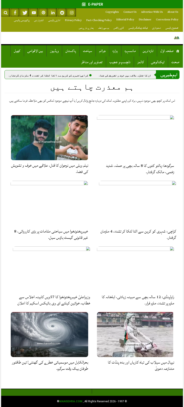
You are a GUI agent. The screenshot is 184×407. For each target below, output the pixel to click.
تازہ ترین (148, 50)
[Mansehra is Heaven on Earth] (177, 38)
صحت (175, 62)
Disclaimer (145, 19)
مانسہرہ (130, 50)
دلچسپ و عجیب (120, 62)
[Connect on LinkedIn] (52, 12)
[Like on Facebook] (15, 12)
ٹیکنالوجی (157, 62)
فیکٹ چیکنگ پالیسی (138, 27)
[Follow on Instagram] (71, 12)
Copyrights (112, 12)
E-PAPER (95, 4)
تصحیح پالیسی (171, 27)
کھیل (17, 50)
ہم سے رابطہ (103, 27)
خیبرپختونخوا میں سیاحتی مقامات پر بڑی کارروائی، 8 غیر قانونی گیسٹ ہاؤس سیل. (51, 234)
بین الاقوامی (35, 50)
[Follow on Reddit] (62, 12)
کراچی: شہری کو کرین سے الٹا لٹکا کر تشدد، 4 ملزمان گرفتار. (65, 75)
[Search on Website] (5, 12)
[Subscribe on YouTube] (33, 12)
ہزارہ (115, 50)
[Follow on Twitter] (24, 12)
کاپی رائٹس (119, 27)
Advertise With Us (152, 12)
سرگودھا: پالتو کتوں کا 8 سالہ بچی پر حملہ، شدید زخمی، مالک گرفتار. (140, 169)
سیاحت (87, 50)
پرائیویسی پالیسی (22, 20)
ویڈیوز (54, 50)
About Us (172, 12)
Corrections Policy (167, 19)
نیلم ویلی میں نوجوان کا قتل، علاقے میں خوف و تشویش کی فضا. (49, 169)
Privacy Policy (73, 20)
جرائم (102, 50)
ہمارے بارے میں (86, 27)
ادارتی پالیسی (54, 20)
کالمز (140, 62)
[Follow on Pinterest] (43, 12)
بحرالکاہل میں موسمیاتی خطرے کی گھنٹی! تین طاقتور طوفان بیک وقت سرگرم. (50, 365)
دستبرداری (156, 27)
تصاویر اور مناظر (92, 62)
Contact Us (130, 12)
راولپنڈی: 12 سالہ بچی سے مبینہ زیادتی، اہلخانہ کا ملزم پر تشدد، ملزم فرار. (138, 300)
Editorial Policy (125, 19)
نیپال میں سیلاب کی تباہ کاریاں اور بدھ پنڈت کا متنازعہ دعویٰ (141, 365)
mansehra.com (70, 401)
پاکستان (71, 50)
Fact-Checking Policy (99, 20)
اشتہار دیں (39, 20)
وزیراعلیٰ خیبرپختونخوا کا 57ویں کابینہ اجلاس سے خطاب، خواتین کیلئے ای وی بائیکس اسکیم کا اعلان (54, 300)
